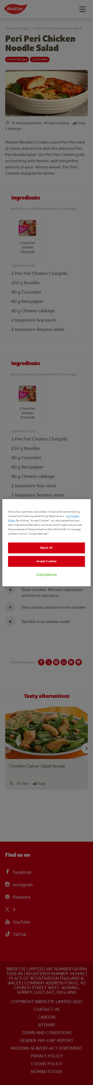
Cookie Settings (46, 574)
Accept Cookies (46, 561)
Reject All (46, 547)
